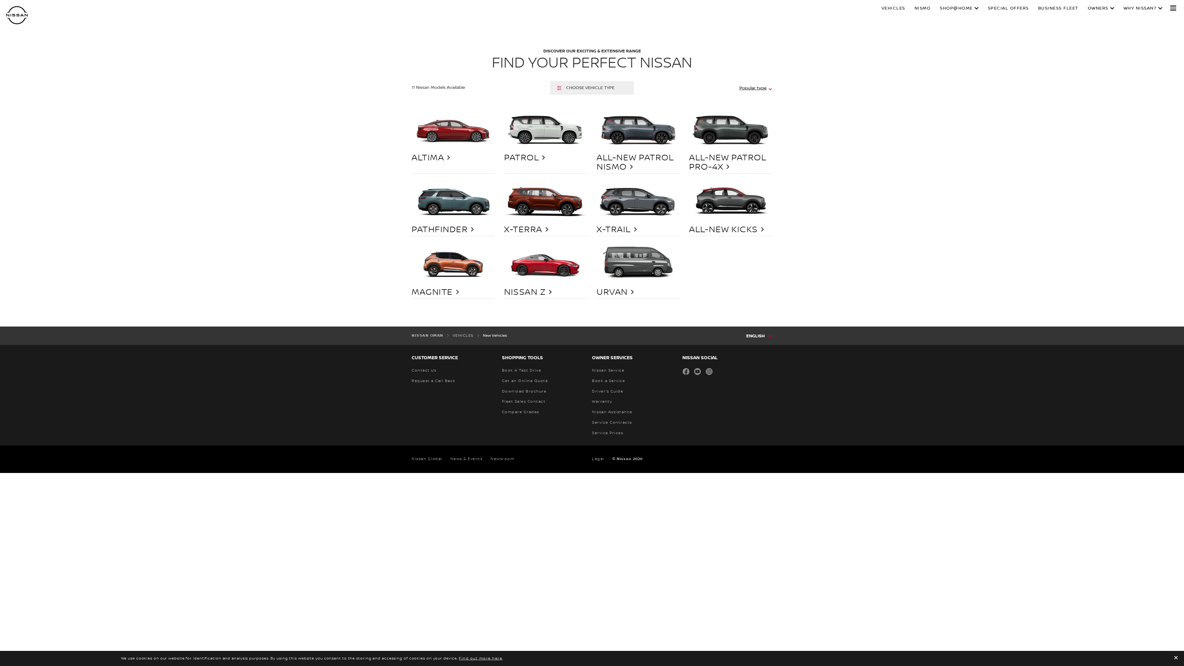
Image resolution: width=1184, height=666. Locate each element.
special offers (1008, 8)
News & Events (466, 459)
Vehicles (893, 8)
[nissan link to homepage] (17, 15)
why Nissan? (1140, 8)
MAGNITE (432, 292)
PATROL (521, 157)
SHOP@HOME (956, 8)
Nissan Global (427, 459)
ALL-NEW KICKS (723, 229)
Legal (598, 459)
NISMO (923, 8)
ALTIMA (428, 157)
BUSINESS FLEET (1058, 8)
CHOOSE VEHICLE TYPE (590, 87)
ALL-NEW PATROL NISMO (635, 162)
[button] (1173, 8)
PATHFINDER (440, 229)
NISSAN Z (525, 292)
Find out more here (480, 658)
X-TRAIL (614, 229)
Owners (1098, 8)
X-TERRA (523, 229)
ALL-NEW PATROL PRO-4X (727, 162)
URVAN (612, 292)
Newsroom (502, 459)
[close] (1176, 658)
